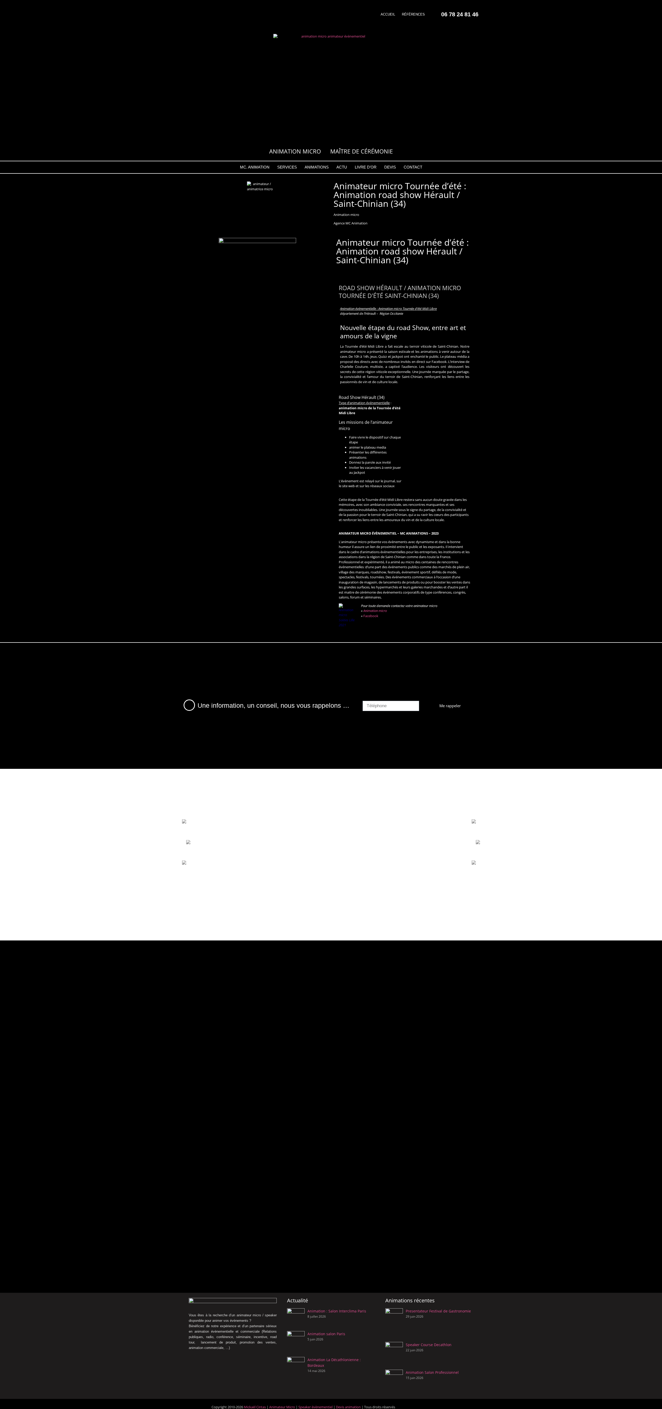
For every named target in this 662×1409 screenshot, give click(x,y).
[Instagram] (205, 6)
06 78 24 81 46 (459, 14)
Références (413, 14)
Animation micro (375, 610)
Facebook (370, 616)
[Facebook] (190, 6)
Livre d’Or (366, 167)
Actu (341, 167)
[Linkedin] (198, 20)
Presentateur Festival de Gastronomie (438, 1311)
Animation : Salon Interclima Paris (336, 1311)
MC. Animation (254, 167)
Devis (390, 167)
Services (287, 167)
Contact (413, 167)
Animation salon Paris (326, 1333)
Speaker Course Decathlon (429, 1344)
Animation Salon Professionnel (432, 1372)
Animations (317, 167)
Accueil (388, 14)
